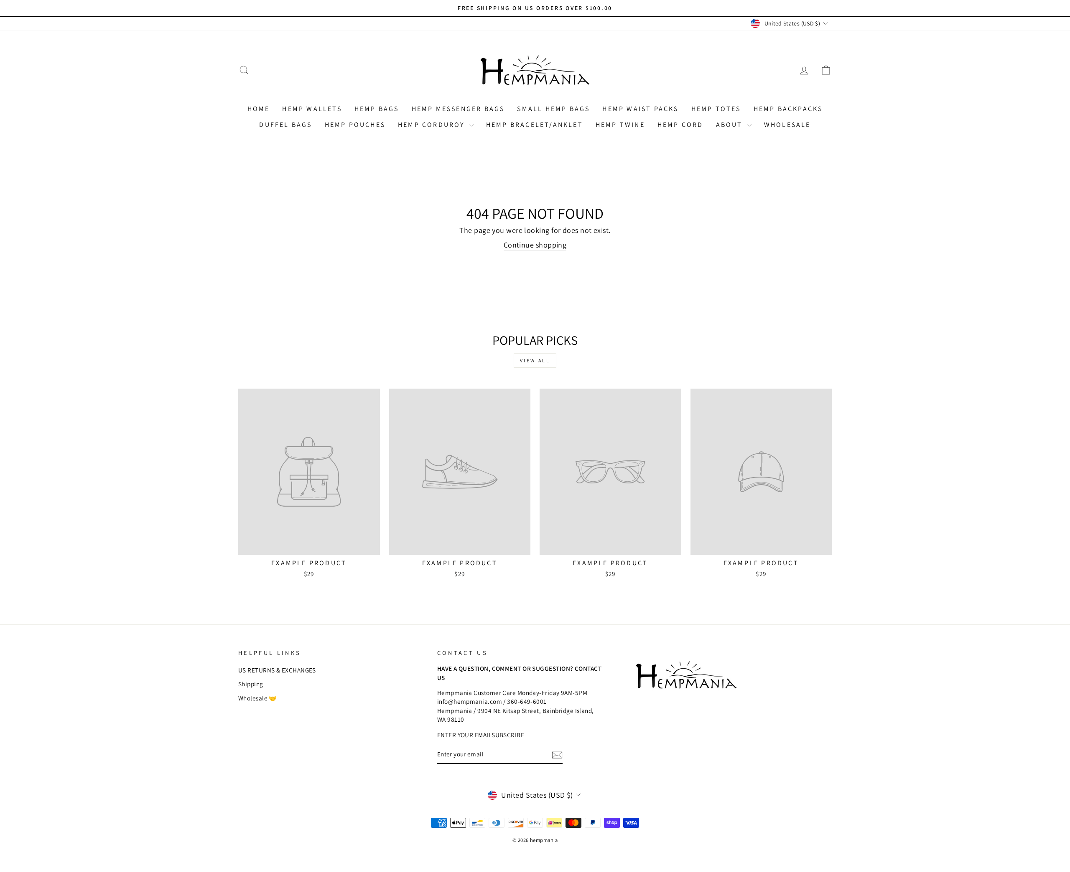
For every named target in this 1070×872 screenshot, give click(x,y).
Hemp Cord (680, 124)
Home (258, 108)
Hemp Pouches (355, 124)
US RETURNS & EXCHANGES (277, 670)
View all (535, 360)
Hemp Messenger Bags (458, 108)
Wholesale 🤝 (257, 698)
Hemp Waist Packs (640, 108)
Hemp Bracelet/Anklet (534, 124)
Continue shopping (535, 245)
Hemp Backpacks (788, 108)
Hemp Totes (716, 108)
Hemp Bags (376, 108)
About (730, 124)
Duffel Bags (285, 124)
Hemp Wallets (311, 108)
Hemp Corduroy (432, 124)
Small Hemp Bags (553, 108)
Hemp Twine (620, 124)
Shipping (250, 684)
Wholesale (787, 124)
